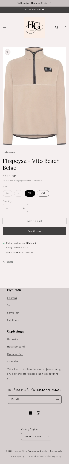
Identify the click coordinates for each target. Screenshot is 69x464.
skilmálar (12, 361)
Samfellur (13, 312)
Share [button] (10, 261)
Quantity (7, 201)
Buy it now (34, 231)
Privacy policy (17, 456)
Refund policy (57, 451)
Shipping (18, 181)
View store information (19, 252)
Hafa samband (16, 346)
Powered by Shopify (37, 451)
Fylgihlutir (13, 320)
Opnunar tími (15, 354)
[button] (4, 27)
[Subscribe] (57, 399)
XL (29, 193)
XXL (43, 193)
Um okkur (13, 339)
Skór (9, 305)
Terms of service (36, 456)
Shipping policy (54, 456)
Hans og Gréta (20, 451)
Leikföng (12, 297)
